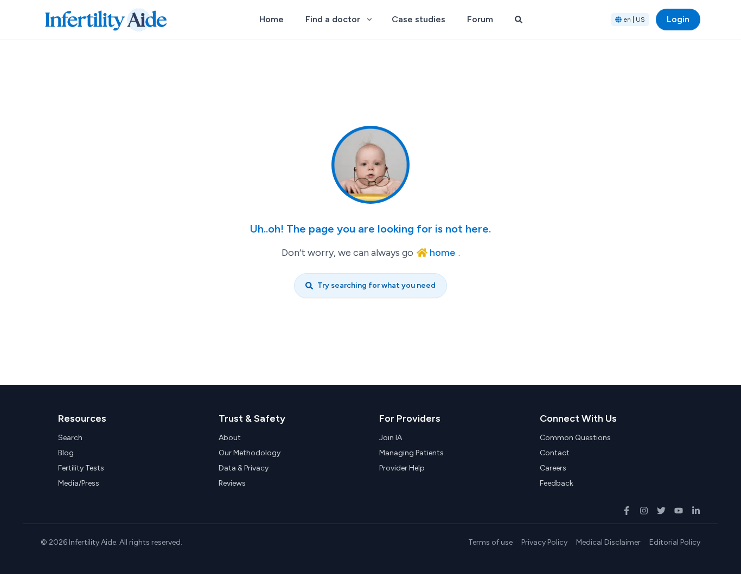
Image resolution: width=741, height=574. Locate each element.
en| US (634, 19)
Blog (66, 452)
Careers (553, 468)
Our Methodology (249, 452)
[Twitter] (661, 510)
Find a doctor (332, 19)
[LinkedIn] (696, 510)
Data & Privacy (244, 468)
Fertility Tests (81, 468)
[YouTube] (678, 510)
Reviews (232, 483)
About (230, 437)
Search (70, 437)
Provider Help (402, 468)
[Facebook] (626, 510)
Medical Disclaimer (608, 542)
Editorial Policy (674, 542)
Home (271, 19)
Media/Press (78, 483)
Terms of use (490, 542)
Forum (480, 19)
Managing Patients (411, 452)
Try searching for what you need (376, 285)
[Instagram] (644, 510)
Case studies (418, 19)
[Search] (518, 19)
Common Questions (575, 437)
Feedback (556, 483)
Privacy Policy (544, 542)
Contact (555, 452)
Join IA (390, 437)
